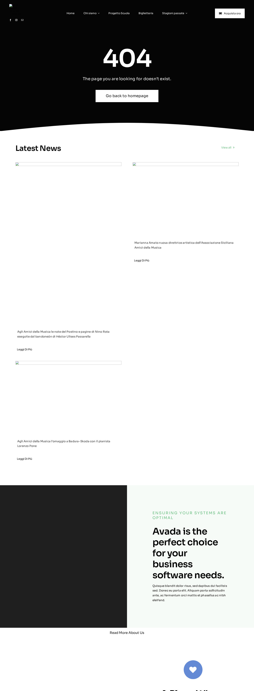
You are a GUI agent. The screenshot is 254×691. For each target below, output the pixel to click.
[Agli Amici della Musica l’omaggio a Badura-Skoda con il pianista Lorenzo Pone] (68, 396)
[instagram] (16, 20)
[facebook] (10, 20)
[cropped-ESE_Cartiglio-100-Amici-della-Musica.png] (18, 5)
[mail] (22, 20)
